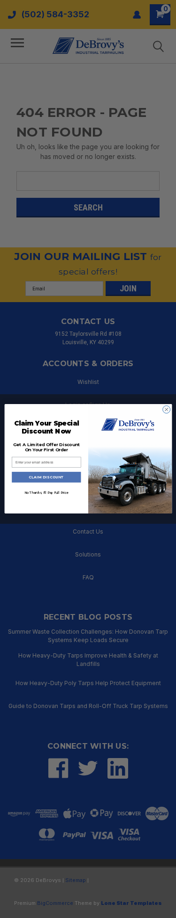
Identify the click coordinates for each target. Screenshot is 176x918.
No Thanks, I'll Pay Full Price (46, 493)
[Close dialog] (166, 409)
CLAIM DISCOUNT (46, 477)
